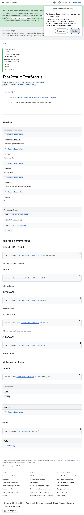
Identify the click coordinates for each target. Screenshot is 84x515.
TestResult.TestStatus (25, 85)
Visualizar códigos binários (11, 486)
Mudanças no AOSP (35, 21)
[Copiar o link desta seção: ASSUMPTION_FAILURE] (26, 247)
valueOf (8, 220)
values (7, 230)
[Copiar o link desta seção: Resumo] (14, 122)
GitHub (4, 495)
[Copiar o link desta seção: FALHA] (11, 269)
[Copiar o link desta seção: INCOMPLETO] (18, 314)
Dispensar (61, 31)
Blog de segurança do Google (39, 486)
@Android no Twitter (36, 476)
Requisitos (5, 479)
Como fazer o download (10, 482)
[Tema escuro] (80, 253)
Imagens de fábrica (8, 489)
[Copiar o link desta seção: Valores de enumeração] (32, 241)
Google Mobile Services (64, 489)
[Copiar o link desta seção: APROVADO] (16, 337)
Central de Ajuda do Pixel (65, 479)
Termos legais (30, 503)
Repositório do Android (9, 476)
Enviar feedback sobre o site (64, 503)
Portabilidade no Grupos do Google (41, 495)
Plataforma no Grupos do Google (40, 489)
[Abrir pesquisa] (50, 2)
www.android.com (63, 486)
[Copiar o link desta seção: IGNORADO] (16, 292)
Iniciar (75, 31)
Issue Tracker (61, 495)
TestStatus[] (20, 225)
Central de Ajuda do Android (66, 476)
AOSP (4, 43)
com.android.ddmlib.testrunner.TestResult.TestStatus (38, 97)
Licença (40, 503)
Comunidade (20, 503)
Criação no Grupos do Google (39, 492)
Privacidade (48, 503)
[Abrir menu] (3, 2)
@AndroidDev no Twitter (37, 479)
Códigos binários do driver (10, 492)
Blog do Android (35, 482)
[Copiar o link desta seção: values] (10, 423)
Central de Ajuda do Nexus (65, 482)
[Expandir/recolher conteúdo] (15, 49)
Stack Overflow (62, 492)
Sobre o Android (8, 503)
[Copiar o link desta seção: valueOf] (12, 368)
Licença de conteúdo (64, 460)
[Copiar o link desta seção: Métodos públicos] (26, 362)
